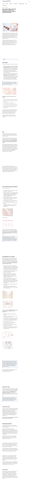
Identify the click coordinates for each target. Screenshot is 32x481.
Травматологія (4, 5)
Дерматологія (16, 3)
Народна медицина (21, 3)
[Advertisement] (10, 18)
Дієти (26, 3)
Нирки (7, 3)
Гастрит (4, 3)
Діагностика (10, 3)
